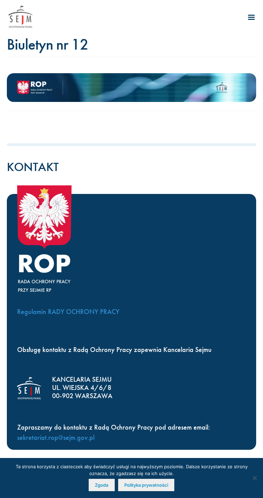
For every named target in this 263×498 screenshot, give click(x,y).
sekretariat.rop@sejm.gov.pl (56, 437)
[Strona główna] (40, 88)
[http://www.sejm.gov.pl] (21, 16)
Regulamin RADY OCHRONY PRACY (68, 311)
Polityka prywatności (146, 485)
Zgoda (101, 485)
